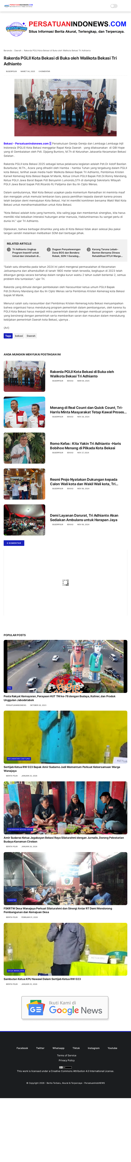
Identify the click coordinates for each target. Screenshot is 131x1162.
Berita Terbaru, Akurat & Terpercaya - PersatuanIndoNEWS (76, 1083)
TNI (9, 688)
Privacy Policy (67, 1060)
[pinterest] (25, 344)
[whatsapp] (19, 344)
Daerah (17, 50)
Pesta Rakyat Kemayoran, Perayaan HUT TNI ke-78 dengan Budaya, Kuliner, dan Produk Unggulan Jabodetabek (59, 698)
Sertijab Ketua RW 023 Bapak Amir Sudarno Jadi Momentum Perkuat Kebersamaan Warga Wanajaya (62, 768)
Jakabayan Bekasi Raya (20, 829)
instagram (94, 1048)
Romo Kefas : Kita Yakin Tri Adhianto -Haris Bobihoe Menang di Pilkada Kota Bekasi (85, 445)
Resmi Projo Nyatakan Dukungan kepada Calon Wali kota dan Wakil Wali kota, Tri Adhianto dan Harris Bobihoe (83, 481)
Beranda (8, 50)
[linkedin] (32, 344)
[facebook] (6, 344)
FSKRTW (12, 900)
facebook (22, 1048)
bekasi (19, 335)
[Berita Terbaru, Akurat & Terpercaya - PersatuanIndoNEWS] (18, 8)
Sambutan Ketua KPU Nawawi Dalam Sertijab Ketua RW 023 (42, 979)
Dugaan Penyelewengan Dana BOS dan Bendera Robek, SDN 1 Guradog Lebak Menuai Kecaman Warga (66, 253)
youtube (112, 1048)
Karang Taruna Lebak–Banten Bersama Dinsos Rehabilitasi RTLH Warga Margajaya (106, 253)
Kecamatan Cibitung (19, 759)
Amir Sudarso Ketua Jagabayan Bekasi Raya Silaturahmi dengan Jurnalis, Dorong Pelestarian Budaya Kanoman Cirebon (64, 839)
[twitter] (13, 344)
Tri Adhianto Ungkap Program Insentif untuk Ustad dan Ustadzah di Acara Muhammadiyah (25, 253)
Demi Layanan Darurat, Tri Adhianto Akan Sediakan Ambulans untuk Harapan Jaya (84, 517)
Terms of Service (66, 1055)
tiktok (76, 1048)
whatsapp (58, 1048)
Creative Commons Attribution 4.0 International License (82, 1071)
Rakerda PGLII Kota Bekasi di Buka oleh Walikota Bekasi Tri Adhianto (82, 374)
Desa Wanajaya (16, 971)
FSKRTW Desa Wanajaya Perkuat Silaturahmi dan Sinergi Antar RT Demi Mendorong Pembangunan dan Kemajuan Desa (58, 910)
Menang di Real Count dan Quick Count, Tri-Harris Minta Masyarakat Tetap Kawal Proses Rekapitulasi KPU (87, 410)
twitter (40, 1048)
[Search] (121, 6)
